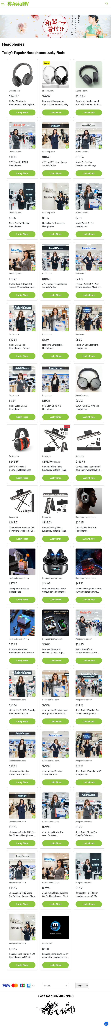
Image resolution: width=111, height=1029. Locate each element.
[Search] (107, 3)
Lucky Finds (22, 112)
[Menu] (3, 3)
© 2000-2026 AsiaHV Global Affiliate (55, 996)
